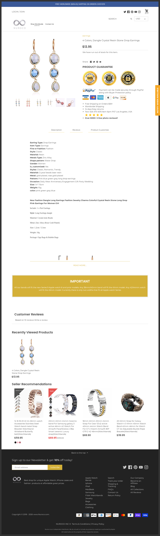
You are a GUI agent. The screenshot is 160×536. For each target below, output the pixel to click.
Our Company (137, 478)
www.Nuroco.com (41, 514)
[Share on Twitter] (94, 61)
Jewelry (88, 498)
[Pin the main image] (97, 61)
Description (56, 130)
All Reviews (135, 492)
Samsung (89, 492)
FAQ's (110, 489)
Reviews (76, 130)
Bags (87, 501)
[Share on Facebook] (91, 61)
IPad (87, 486)
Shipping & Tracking (113, 485)
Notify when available (157, 100)
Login (15, 11)
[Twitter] (125, 11)
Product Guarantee (100, 130)
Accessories (90, 504)
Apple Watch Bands (91, 479)
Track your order (115, 481)
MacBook (89, 489)
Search (111, 478)
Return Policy (114, 495)
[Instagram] (139, 11)
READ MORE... (79, 265)
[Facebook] (128, 11)
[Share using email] (100, 61)
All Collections (137, 489)
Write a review (41, 320)
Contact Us (113, 492)
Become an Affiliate (135, 482)
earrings (86, 36)
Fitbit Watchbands (94, 495)
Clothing (89, 507)
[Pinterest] (132, 11)
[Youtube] (135, 11)
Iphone (88, 483)
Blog (132, 486)
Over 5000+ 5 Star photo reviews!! (101, 116)
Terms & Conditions (81, 524)
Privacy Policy (97, 524)
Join (22, 11)
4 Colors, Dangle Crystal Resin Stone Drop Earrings (26, 371)
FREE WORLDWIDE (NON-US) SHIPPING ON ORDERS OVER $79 (80, 4)
